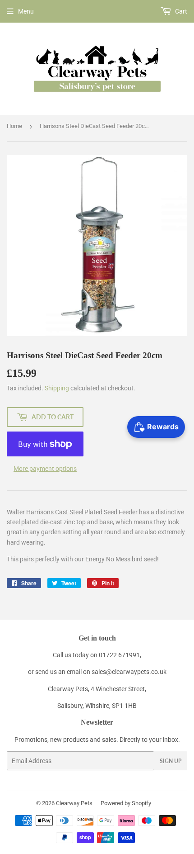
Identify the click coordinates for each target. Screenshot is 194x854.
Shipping (57, 388)
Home (14, 126)
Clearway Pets (74, 803)
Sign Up (170, 761)
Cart (180, 11)
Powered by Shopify (126, 803)
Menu (26, 11)
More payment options (45, 468)
